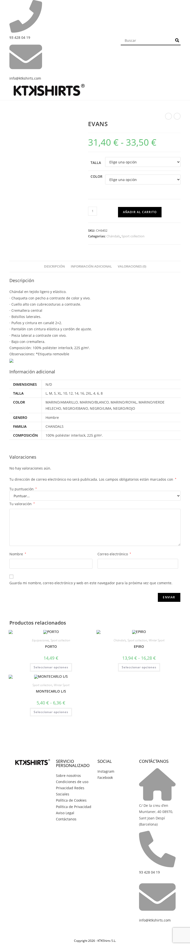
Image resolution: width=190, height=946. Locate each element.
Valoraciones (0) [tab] (132, 266)
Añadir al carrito (140, 212)
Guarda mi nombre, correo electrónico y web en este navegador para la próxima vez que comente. (90, 583)
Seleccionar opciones (51, 667)
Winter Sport (157, 640)
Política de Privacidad (73, 806)
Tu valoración (22, 503)
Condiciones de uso (72, 781)
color (96, 176)
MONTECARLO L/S (51, 691)
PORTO (51, 646)
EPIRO (139, 646)
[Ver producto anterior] (168, 116)
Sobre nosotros (68, 775)
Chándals (113, 236)
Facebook (105, 777)
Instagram (105, 771)
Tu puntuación (23, 489)
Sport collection (132, 236)
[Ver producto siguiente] (177, 116)
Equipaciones (40, 640)
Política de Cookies (71, 800)
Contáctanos (66, 819)
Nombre (17, 554)
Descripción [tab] (54, 266)
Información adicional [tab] (91, 266)
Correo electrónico (114, 554)
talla (96, 162)
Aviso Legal (65, 813)
